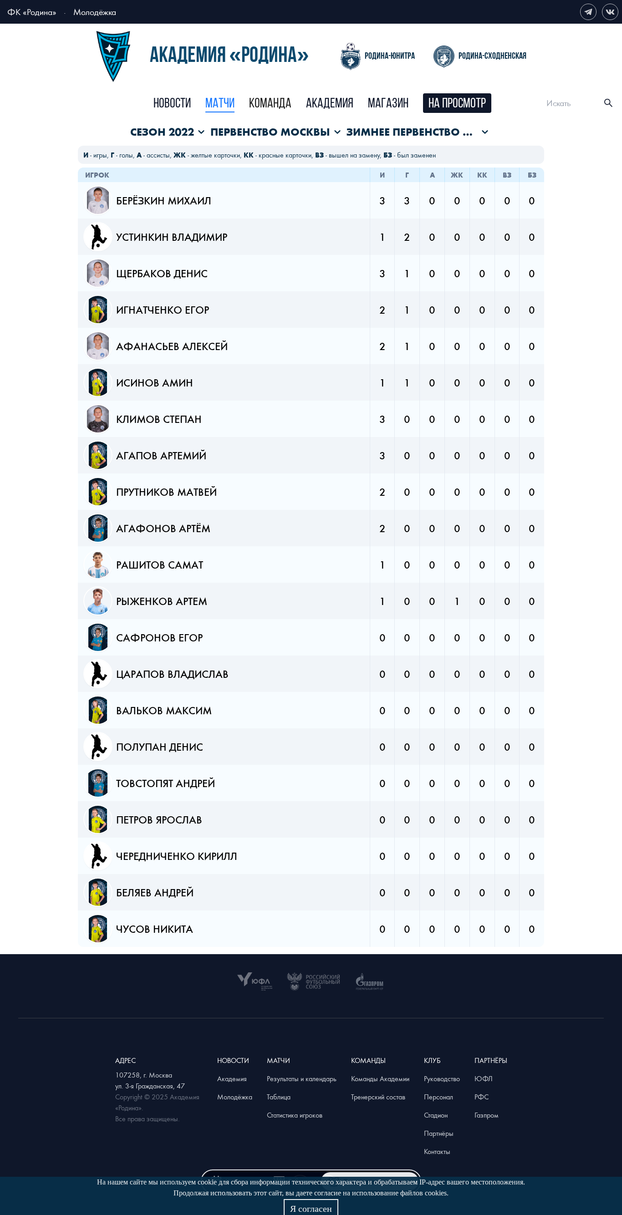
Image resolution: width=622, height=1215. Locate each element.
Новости (172, 104)
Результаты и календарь (301, 1078)
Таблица (279, 1096)
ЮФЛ (483, 1078)
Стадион (436, 1114)
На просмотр (457, 104)
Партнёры (439, 1133)
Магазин (388, 104)
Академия (329, 104)
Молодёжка (94, 11)
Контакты (437, 1151)
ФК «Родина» (31, 11)
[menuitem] (172, 104)
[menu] (322, 103)
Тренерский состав (378, 1096)
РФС (481, 1096)
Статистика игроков (294, 1114)
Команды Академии (380, 1078)
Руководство (442, 1078)
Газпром (486, 1114)
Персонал (438, 1096)
